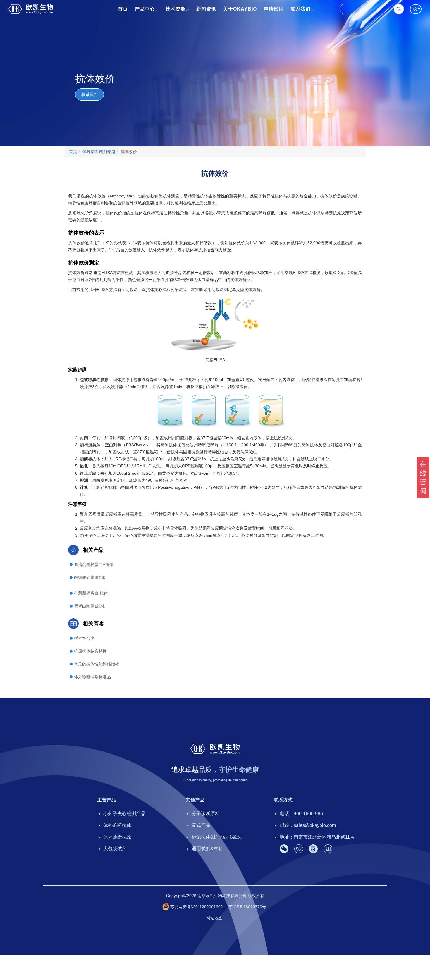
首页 (123, 8)
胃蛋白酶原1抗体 (89, 606)
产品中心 (145, 8)
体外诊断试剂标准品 (92, 676)
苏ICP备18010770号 (247, 906)
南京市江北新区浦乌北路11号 (324, 836)
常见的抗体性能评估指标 (96, 664)
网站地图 (214, 918)
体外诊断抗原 (117, 836)
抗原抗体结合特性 (90, 651)
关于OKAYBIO (240, 8)
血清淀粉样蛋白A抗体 (93, 564)
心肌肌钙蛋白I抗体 (91, 593)
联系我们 (301, 8)
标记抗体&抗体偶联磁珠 (217, 836)
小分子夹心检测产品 (124, 813)
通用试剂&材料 (207, 848)
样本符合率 (84, 638)
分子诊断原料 (206, 813)
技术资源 (175, 8)
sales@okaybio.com (315, 825)
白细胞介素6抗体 (89, 577)
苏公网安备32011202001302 (196, 906)
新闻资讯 (206, 8)
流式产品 (201, 825)
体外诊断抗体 (117, 825)
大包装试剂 (115, 848)
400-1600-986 (308, 813)
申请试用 (274, 8)
